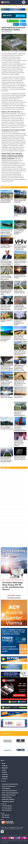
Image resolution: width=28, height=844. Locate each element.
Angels (7, 842)
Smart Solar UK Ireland (8, 795)
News (3, 763)
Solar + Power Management (10, 792)
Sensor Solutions (7, 797)
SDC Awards (5, 817)
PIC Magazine (6, 788)
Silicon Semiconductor (8, 786)
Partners (4, 772)
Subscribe (5, 776)
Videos (4, 770)
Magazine (5, 768)
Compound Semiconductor (10, 784)
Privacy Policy (19, 840)
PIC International (7, 808)
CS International (6, 805)
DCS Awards (5, 815)
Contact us (25, 840)
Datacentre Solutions (8, 799)
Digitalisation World (8, 801)
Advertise (5, 774)
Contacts (4, 778)
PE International (6, 810)
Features (4, 765)
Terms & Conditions (12, 840)
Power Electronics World (9, 790)
